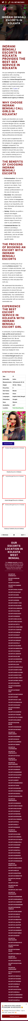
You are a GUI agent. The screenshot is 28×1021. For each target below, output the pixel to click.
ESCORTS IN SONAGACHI (15, 702)
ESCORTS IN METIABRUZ (15, 933)
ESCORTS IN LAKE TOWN (15, 889)
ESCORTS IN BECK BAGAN (15, 806)
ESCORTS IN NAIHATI (14, 935)
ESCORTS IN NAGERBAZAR (15, 791)
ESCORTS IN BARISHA (14, 616)
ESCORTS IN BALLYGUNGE (15, 589)
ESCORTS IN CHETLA (14, 624)
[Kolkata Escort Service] (8, 8)
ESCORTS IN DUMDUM (14, 632)
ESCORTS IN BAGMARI (14, 845)
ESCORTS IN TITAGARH (14, 714)
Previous (5, 535)
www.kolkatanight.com (9, 93)
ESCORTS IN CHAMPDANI (15, 902)
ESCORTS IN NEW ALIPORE (15, 672)
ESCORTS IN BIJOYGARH (14, 808)
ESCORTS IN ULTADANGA (15, 819)
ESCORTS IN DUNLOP (14, 635)
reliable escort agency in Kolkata (13, 97)
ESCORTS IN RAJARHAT (14, 720)
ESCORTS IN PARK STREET (15, 677)
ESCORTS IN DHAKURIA (14, 788)
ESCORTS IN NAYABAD (14, 736)
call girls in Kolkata (18, 121)
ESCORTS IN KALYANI (14, 656)
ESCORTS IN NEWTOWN (14, 675)
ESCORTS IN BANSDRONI (15, 772)
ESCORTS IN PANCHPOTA (15, 942)
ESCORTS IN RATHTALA (14, 960)
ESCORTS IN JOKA (13, 882)
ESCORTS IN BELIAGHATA (15, 621)
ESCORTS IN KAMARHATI (15, 930)
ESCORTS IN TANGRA (14, 744)
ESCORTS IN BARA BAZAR (15, 858)
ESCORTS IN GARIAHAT (14, 640)
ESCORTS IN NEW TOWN (15, 603)
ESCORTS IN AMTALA (14, 1000)
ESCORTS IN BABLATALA (14, 842)
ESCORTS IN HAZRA (13, 595)
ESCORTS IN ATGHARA (14, 853)
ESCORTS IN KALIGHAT (14, 592)
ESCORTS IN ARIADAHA (14, 803)
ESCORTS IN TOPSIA (13, 785)
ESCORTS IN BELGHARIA (14, 867)
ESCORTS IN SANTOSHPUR (15, 694)
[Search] (25, 6)
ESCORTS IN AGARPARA (14, 741)
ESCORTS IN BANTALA (14, 850)
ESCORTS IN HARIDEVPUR (15, 648)
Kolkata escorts (13, 266)
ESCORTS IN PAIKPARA (14, 814)
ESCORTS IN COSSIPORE (15, 629)
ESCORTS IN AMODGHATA (15, 997)
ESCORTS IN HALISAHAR (14, 605)
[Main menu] (25, 11)
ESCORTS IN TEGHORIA (14, 978)
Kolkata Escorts (14, 1016)
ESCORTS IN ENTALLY (14, 643)
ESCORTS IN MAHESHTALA (15, 667)
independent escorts (9, 147)
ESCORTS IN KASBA (13, 986)
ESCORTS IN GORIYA (13, 582)
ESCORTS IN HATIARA (14, 917)
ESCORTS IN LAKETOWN (15, 661)
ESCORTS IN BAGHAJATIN (15, 796)
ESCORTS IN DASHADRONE (15, 904)
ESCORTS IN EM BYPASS (14, 597)
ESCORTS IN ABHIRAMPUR (15, 994)
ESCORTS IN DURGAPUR (14, 637)
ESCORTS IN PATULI (13, 822)
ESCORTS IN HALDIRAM (14, 645)
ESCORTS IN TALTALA (14, 755)
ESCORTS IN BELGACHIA (15, 619)
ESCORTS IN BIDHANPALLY (15, 899)
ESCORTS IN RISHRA (13, 600)
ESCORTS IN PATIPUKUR (14, 816)
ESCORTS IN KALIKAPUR (14, 775)
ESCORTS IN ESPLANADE (15, 911)
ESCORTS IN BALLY (13, 824)
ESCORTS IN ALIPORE (14, 611)
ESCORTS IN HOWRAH (14, 651)
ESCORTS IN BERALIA (14, 984)
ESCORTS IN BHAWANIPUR (15, 783)
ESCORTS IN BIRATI (13, 780)
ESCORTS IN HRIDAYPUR (14, 919)
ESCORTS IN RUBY (13, 697)
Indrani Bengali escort (12, 356)
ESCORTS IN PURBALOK (14, 953)
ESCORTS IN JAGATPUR (14, 925)
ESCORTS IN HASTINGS (14, 729)
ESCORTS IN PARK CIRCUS (15, 680)
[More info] (25, 8)
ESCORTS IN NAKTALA (14, 777)
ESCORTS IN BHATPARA (14, 873)
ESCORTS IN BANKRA (14, 847)
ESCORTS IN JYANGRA (14, 927)
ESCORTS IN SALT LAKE (14, 699)
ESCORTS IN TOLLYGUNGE (15, 717)
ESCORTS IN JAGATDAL (14, 922)
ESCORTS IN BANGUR (14, 827)
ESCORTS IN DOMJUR (14, 811)
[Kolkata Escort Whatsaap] (6, 2)
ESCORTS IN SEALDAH (14, 705)
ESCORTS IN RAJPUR (13, 683)
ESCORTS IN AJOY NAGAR (15, 839)
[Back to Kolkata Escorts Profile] (14, 535)
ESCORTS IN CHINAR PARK (15, 627)
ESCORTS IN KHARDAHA (14, 837)
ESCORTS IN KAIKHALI (14, 793)
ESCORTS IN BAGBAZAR (14, 727)
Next (22, 535)
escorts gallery (9, 273)
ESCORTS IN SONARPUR (14, 712)
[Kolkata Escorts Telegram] (3, 2)
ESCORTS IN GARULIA (14, 914)
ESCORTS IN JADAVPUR (14, 653)
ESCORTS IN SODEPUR (14, 767)
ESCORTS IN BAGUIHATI (14, 613)
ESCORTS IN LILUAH (13, 664)
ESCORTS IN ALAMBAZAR (15, 608)
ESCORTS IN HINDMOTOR (15, 876)
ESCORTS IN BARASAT (14, 769)
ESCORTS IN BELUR (13, 870)
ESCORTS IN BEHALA (14, 992)
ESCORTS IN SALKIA (13, 739)
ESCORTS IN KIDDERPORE (15, 659)
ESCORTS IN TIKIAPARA (14, 981)
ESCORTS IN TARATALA (14, 976)
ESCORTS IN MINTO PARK (15, 669)
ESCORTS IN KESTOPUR (14, 989)
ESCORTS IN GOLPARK (14, 834)
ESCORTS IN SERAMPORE (15, 896)
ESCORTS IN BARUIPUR (14, 855)
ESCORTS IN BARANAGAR (15, 861)
